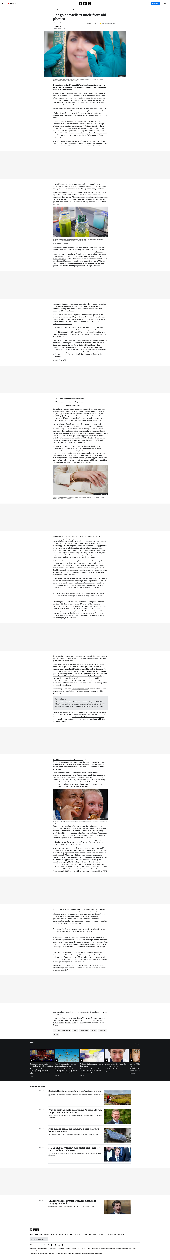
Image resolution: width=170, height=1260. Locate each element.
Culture (83, 9)
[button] (3, 3)
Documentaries (118, 9)
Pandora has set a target (62, 714)
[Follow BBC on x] (45, 1245)
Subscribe (155, 3)
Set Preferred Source (35, 1250)
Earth (97, 9)
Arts (88, 9)
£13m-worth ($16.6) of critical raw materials (88, 909)
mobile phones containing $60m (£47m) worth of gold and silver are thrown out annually (80, 673)
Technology (71, 9)
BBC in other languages (37, 1239)
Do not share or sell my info (108, 1248)
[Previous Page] (135, 1044)
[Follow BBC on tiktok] (55, 1245)
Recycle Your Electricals (70, 667)
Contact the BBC (86, 1248)
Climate (75, 1030)
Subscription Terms (42, 1248)
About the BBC (52, 1248)
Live (111, 9)
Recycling (57, 1030)
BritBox (123, 1234)
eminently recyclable (80, 689)
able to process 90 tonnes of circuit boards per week (88, 133)
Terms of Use (33, 1248)
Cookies (68, 1248)
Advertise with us (95, 1248)
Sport (58, 9)
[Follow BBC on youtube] (62, 1245)
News (53, 9)
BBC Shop (117, 1234)
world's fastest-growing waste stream (77, 249)
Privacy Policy (61, 1248)
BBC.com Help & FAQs (122, 1248)
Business (63, 9)
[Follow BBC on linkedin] (59, 1245)
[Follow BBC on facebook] (48, 1245)
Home (48, 9)
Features (93, 1030)
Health (78, 9)
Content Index (132, 1248)
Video (107, 9)
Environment (66, 1030)
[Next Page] (138, 1044)
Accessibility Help (75, 1248)
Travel (93, 9)
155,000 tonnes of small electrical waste (68, 760)
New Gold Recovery (73, 850)
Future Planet (84, 1030)
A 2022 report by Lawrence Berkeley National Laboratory (82, 676)
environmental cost (60, 691)
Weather (110, 1234)
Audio (102, 9)
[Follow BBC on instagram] (52, 1245)
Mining (56, 1034)
